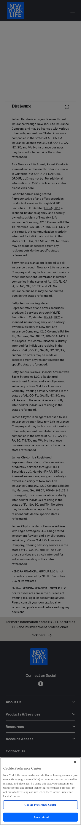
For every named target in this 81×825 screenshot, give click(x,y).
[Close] (75, 762)
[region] (40, 791)
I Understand (40, 817)
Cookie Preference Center (40, 804)
